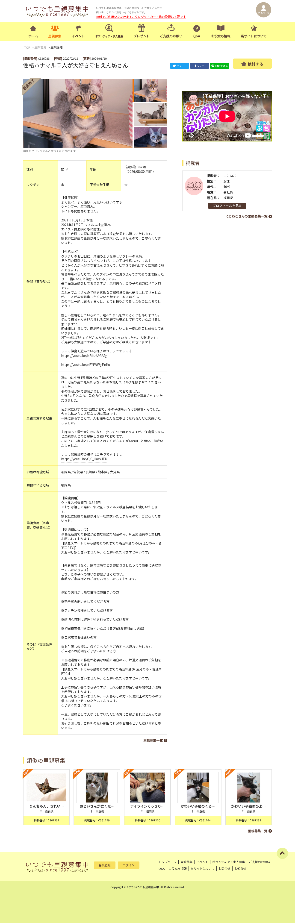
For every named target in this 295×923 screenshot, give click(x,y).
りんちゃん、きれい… (46, 806)
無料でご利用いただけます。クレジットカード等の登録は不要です (141, 17)
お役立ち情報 (220, 36)
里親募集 (54, 36)
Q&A (196, 36)
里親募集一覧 (153, 740)
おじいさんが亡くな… (97, 806)
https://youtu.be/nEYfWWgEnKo (85, 364)
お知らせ (240, 868)
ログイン (129, 865)
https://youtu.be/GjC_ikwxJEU (84, 458)
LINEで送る (221, 66)
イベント (78, 36)
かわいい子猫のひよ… (248, 806)
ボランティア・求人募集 (228, 862)
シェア (200, 66)
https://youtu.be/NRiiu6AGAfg (84, 355)
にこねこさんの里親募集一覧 (246, 216)
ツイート (182, 66)
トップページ (168, 862)
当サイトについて (254, 36)
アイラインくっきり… (147, 806)
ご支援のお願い (171, 36)
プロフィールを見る (227, 205)
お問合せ (224, 868)
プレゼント (141, 36)
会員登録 (105, 865)
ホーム (33, 36)
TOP (27, 47)
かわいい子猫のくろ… (198, 806)
